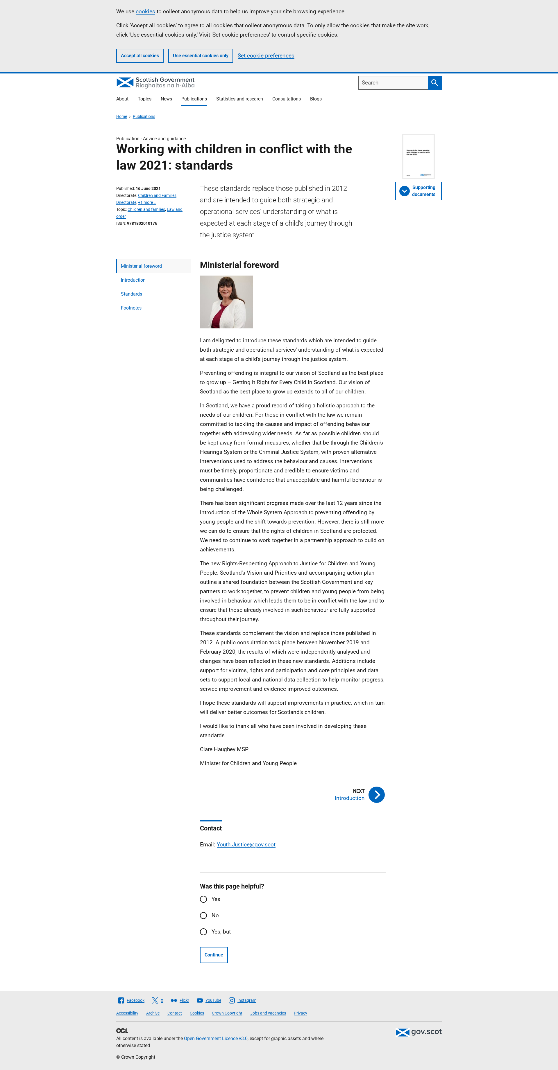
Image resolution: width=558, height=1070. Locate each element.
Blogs (316, 99)
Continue (214, 955)
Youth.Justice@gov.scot (246, 844)
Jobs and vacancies (268, 1013)
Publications (194, 99)
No (215, 915)
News (166, 99)
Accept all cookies (140, 55)
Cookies (197, 1013)
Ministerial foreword (141, 266)
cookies (145, 11)
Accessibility (127, 1013)
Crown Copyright (227, 1013)
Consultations (286, 99)
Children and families (146, 209)
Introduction (133, 280)
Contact (174, 1013)
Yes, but (221, 931)
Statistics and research (239, 99)
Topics (144, 99)
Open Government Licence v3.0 (216, 1038)
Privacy (300, 1013)
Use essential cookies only (200, 55)
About (122, 99)
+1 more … (147, 202)
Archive (153, 1013)
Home (121, 116)
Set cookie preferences (266, 55)
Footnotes (131, 308)
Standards (131, 294)
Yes (216, 899)
